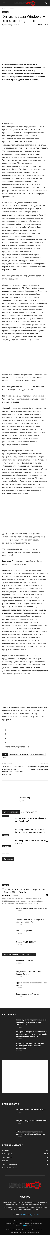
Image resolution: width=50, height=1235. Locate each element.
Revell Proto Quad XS (24, 931)
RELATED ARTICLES (11, 812)
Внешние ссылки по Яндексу (27, 994)
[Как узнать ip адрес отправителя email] (8, 1123)
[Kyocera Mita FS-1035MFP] (8, 945)
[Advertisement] (25, 1076)
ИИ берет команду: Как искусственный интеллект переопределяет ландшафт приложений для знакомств (31, 1034)
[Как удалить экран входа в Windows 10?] (8, 911)
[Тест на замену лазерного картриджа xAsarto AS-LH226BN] (25, 875)
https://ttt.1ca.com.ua (25, 801)
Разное (18, 1226)
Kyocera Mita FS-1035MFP (26, 942)
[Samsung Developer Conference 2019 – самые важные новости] (8, 832)
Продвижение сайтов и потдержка (17, 1223)
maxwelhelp (8, 25)
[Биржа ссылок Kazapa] (8, 963)
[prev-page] (3, 852)
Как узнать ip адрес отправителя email (31, 1121)
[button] (4, 3)
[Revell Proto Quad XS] (8, 934)
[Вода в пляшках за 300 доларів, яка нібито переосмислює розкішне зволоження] (8, 1046)
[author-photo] (25, 794)
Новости (11, 9)
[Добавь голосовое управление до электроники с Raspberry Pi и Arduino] (8, 1135)
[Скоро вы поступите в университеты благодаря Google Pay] (8, 922)
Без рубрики (6, 846)
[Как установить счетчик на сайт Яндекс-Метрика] (8, 974)
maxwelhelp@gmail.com (29, 1214)
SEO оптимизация (37, 1223)
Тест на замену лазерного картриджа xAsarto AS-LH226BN (23, 891)
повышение (24, 754)
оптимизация (13, 754)
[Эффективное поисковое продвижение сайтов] (8, 986)
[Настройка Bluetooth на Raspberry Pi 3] (8, 1112)
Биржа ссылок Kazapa (24, 960)
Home (4, 9)
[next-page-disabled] (7, 852)
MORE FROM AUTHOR (29, 812)
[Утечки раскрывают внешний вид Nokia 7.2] (8, 843)
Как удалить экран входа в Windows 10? (32, 908)
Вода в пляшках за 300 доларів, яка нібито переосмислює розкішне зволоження (30, 1046)
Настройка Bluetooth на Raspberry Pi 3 (31, 1109)
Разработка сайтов (28, 1221)
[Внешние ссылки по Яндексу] (8, 997)
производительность (38, 754)
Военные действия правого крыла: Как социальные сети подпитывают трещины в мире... (31, 1022)
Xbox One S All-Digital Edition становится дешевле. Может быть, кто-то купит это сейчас (13, 770)
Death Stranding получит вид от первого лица (38, 768)
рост (4, 757)
